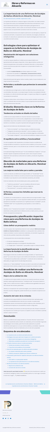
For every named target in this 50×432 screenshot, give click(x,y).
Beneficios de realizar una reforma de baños (18, 363)
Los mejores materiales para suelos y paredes (20, 351)
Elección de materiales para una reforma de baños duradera (22, 349)
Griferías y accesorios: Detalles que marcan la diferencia (23, 353)
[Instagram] (8, 418)
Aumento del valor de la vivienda (17, 367)
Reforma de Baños (38, 384)
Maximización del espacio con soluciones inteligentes (22, 339)
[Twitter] (5, 418)
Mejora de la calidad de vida (16, 365)
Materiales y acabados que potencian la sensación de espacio (24, 341)
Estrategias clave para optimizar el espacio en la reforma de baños (24, 337)
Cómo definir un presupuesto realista (18, 359)
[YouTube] (10, 418)
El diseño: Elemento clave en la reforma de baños (19, 343)
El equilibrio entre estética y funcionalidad (19, 347)
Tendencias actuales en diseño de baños (19, 345)
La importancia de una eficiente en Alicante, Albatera (19, 384)
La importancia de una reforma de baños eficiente (19, 335)
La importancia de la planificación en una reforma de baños (24, 361)
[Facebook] (3, 418)
